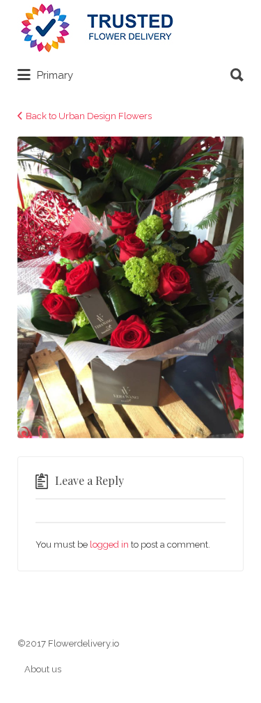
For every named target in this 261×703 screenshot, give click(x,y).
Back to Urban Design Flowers (89, 116)
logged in (109, 544)
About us (42, 669)
